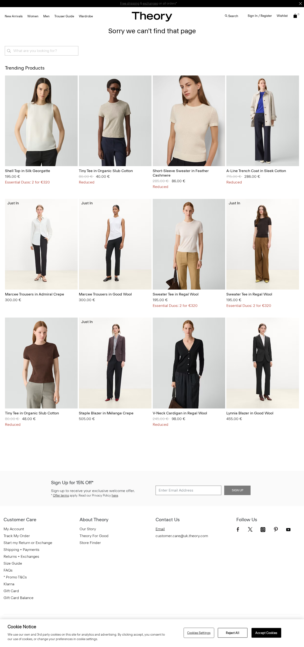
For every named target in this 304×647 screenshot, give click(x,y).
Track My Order (17, 536)
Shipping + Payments (21, 549)
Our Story (88, 529)
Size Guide (13, 563)
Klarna (9, 584)
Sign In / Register (260, 16)
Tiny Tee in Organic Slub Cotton (106, 171)
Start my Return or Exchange (28, 542)
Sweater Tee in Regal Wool (176, 294)
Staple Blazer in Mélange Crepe (106, 413)
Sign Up (237, 490)
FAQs (8, 570)
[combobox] (41, 51)
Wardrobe (86, 16)
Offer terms (61, 495)
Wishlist (282, 16)
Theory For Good (94, 536)
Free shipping (129, 3)
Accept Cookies (266, 632)
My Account (14, 529)
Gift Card (11, 591)
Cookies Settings (198, 632)
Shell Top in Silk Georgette (27, 171)
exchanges (150, 3)
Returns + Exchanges (21, 556)
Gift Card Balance (18, 597)
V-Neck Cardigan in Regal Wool (180, 413)
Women (32, 16)
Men (46, 16)
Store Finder (90, 542)
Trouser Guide (64, 16)
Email (160, 529)
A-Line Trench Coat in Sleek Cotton (256, 171)
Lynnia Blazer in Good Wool (249, 413)
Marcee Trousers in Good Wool (105, 294)
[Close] (300, 3)
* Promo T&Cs (15, 577)
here (115, 495)
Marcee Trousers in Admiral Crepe (34, 294)
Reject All (232, 632)
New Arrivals (14, 16)
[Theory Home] (152, 16)
